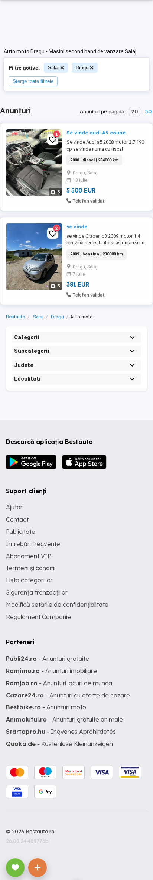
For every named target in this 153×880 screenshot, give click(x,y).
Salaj (53, 67)
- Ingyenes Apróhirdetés (61, 731)
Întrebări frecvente (33, 544)
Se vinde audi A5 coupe (96, 132)
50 (148, 111)
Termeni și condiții (30, 568)
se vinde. (77, 227)
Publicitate (20, 531)
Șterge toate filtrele (33, 81)
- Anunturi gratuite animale (64, 719)
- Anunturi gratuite (47, 658)
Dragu (82, 67)
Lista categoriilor (29, 580)
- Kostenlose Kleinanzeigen (59, 743)
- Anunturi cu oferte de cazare (68, 695)
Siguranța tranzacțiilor (37, 592)
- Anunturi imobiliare (51, 671)
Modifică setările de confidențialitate (57, 604)
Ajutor (14, 507)
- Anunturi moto (46, 707)
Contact (17, 519)
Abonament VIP (28, 556)
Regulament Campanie (38, 616)
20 (134, 111)
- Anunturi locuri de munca (59, 683)
